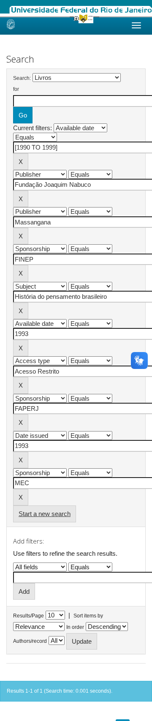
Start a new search (45, 513)
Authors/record (30, 641)
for (16, 89)
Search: (22, 78)
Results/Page (28, 616)
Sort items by (88, 616)
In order (75, 627)
